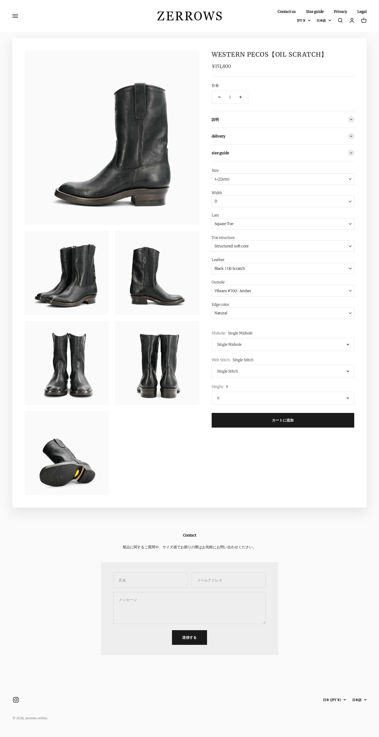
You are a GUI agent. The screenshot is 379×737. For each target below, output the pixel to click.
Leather (218, 259)
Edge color (220, 304)
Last (215, 215)
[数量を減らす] (219, 97)
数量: (216, 85)
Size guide (315, 11)
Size (215, 170)
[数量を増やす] (240, 97)
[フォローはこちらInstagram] (15, 699)
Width (217, 192)
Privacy (340, 11)
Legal (362, 11)
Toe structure (223, 237)
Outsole (218, 282)
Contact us (287, 11)
